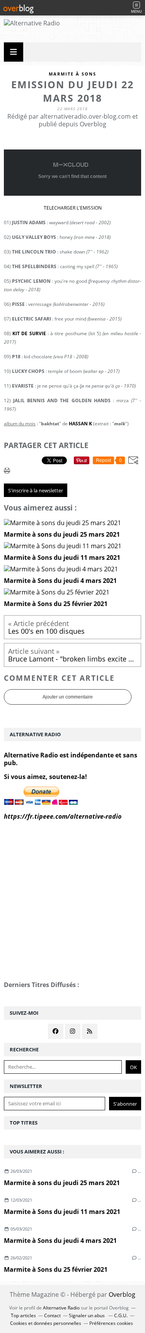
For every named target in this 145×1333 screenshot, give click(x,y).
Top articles (23, 1315)
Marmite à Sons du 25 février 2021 (55, 1269)
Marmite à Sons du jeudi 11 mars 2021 (62, 1211)
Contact (52, 1315)
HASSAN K (80, 423)
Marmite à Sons (72, 74)
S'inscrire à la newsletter (35, 490)
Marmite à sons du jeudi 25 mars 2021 (62, 1183)
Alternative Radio (61, 1307)
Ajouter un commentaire (68, 697)
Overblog (122, 1294)
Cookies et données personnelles (45, 1323)
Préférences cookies (111, 1323)
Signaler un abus (87, 1315)
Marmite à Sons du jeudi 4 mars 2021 (60, 1240)
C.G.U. (121, 1315)
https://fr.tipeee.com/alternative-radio (62, 816)
